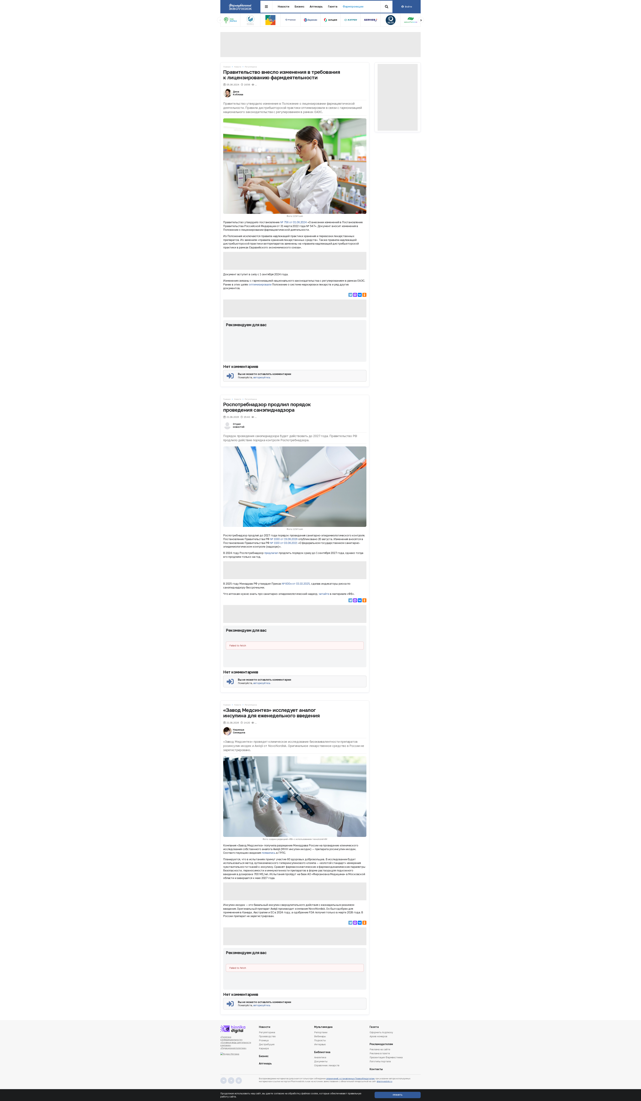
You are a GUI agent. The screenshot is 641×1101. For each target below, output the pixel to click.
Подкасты (320, 1040)
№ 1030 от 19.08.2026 (284, 539)
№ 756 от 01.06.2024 (293, 222)
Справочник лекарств (326, 1065)
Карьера (264, 1048)
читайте (324, 593)
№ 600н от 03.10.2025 (296, 583)
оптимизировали (260, 284)
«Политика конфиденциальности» (231, 1038)
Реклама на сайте (380, 1049)
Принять (397, 1095)
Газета (332, 6)
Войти (408, 6)
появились (269, 852)
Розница (264, 1040)
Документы (321, 1061)
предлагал (271, 553)
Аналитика (320, 1057)
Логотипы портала (380, 1061)
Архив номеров (378, 1036)
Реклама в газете (380, 1053)
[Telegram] (350, 295)
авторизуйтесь (261, 377)
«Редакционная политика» (233, 1048)
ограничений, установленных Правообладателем (350, 1078)
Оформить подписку (381, 1032)
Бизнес (299, 6)
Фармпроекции (353, 6)
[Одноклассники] (364, 295)
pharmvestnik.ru (384, 1081)
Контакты (376, 1069)
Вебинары (320, 1036)
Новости (283, 6)
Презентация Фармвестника (386, 1057)
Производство (267, 1036)
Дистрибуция (266, 1044)
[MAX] (355, 295)
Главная (227, 67)
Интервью (320, 1044)
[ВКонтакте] (360, 295)
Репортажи (320, 1032)
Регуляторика (251, 67)
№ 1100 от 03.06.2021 (283, 543)
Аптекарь (316, 6)
